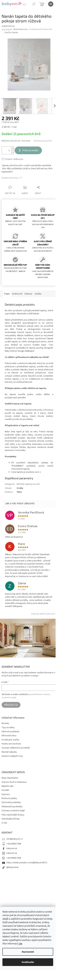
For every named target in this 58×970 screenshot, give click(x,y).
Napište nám (8, 786)
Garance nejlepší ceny (12, 756)
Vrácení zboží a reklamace (14, 782)
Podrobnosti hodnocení (40, 29)
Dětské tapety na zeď (28, 484)
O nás (4, 822)
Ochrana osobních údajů (13, 810)
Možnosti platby (9, 798)
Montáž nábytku (9, 752)
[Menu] (51, 4)
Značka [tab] (37, 293)
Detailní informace (10, 178)
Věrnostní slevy (9, 735)
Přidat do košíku (30, 150)
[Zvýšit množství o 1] (13, 148)
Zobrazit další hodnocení (43, 613)
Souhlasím (28, 962)
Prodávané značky (10, 739)
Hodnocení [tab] (17, 293)
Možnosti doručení (43, 140)
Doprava (6, 794)
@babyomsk (12, 867)
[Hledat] (34, 4)
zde (20, 943)
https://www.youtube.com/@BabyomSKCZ (26, 862)
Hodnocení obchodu (11, 743)
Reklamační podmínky (12, 806)
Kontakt (5, 790)
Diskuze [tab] (28, 293)
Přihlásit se (11, 704)
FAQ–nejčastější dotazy (13, 814)
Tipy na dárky (8, 727)
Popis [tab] (7, 293)
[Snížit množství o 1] (13, 152)
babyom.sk (11, 848)
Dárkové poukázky (10, 731)
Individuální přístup (11, 818)
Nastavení (28, 952)
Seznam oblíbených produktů (16, 747)
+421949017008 (13, 843)
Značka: (11, 32)
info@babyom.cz (14, 839)
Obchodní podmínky (11, 802)
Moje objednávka (10, 778)
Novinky (5, 723)
